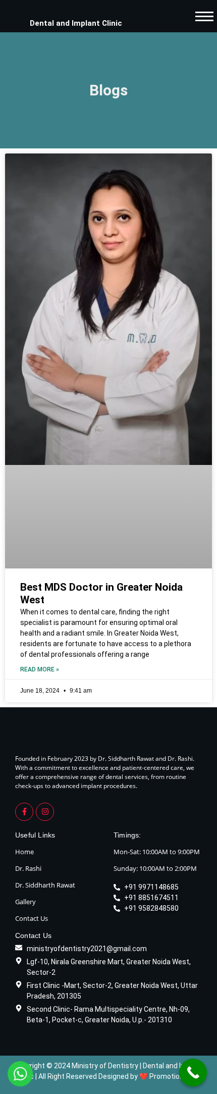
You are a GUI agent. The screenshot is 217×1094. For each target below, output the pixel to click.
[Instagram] (45, 812)
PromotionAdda (174, 1076)
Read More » (39, 669)
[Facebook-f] (24, 812)
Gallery (25, 901)
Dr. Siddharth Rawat (45, 885)
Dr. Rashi (28, 868)
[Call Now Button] (193, 1072)
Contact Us (31, 918)
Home (24, 851)
